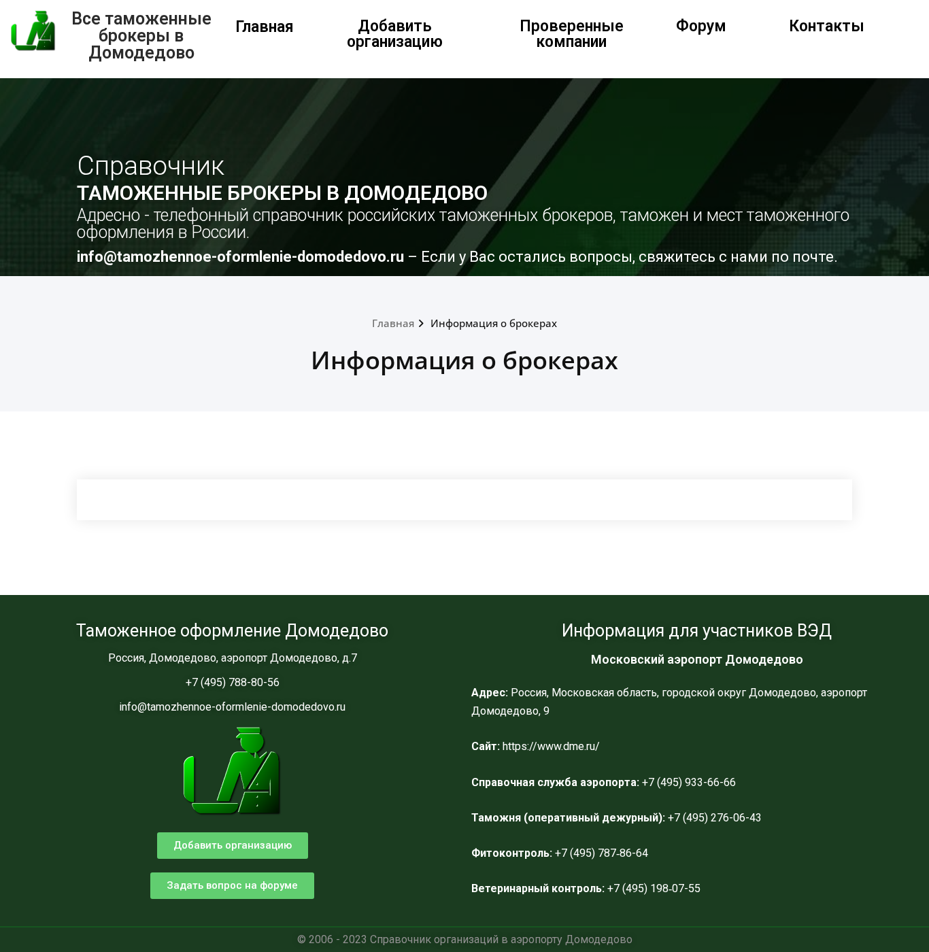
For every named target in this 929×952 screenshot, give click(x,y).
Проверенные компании (572, 34)
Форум (701, 26)
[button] (232, 845)
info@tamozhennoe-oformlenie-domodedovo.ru (242, 256)
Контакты (826, 26)
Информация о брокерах (493, 323)
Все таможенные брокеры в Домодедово (141, 36)
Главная (264, 27)
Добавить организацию (395, 34)
